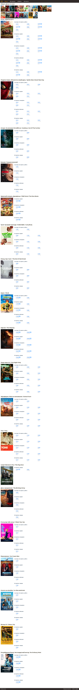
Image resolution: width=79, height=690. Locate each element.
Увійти (19, 1)
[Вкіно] (1, 1)
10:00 (17, 200)
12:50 (17, 595)
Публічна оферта (75, 689)
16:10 (28, 84)
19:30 (39, 367)
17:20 (17, 166)
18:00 (28, 27)
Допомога (26, 1)
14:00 (28, 24)
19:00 (39, 26)
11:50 (17, 229)
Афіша (6, 1)
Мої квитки (12, 1)
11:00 (17, 560)
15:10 (17, 435)
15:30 (28, 229)
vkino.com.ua (3, 689)
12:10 (17, 24)
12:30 (17, 401)
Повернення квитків (67, 689)
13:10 (17, 84)
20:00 (28, 132)
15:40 (17, 332)
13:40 (28, 297)
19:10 (17, 87)
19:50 (17, 29)
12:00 (17, 367)
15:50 (28, 367)
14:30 (28, 401)
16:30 (17, 26)
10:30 (17, 407)
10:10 (17, 93)
